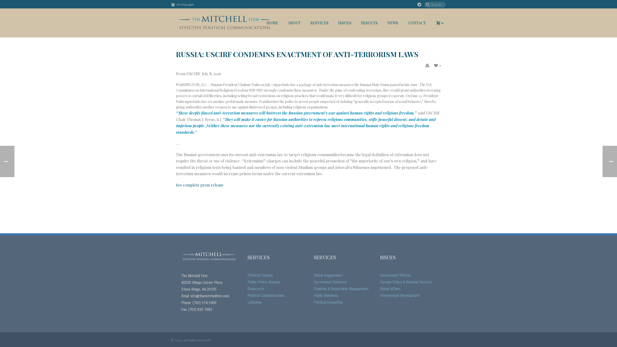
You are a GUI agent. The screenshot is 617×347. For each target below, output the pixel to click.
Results (369, 22)
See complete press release (199, 184)
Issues (344, 22)
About (294, 22)
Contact (417, 22)
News (392, 22)
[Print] (427, 65)
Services (319, 22)
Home (272, 22)
